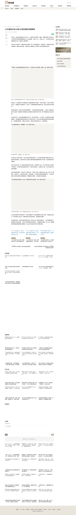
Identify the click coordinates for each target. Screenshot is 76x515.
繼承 (12, 8)
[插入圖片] (50, 435)
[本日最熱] (70, 27)
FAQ (21, 509)
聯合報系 (45, 509)
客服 (23, 509)
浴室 (22, 8)
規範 (6, 434)
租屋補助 (17, 8)
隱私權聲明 (40, 509)
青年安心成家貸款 (60, 63)
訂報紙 (49, 509)
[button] (70, 2)
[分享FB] (6, 35)
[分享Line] (6, 38)
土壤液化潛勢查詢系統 (61, 66)
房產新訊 (7, 6)
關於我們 (53, 509)
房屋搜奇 (26, 6)
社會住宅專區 (59, 61)
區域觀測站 (16, 6)
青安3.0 (7, 8)
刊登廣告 (17, 509)
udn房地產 (9, 26)
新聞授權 (27, 509)
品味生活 (35, 6)
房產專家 (43, 6)
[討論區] (6, 41)
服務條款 (32, 509)
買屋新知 (69, 6)
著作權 (36, 509)
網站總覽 (58, 509)
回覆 (52, 434)
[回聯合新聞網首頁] (6, 2)
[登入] (68, 2)
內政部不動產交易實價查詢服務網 (63, 58)
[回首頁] (9, 2)
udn (5, 26)
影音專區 (60, 6)
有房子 (51, 6)
